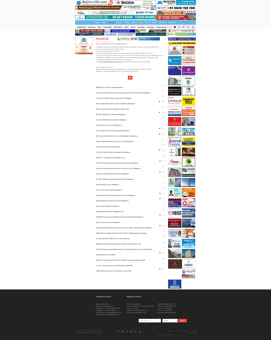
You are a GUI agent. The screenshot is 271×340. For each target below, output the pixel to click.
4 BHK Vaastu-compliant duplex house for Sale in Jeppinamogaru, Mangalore (121, 233)
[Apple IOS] (175, 27)
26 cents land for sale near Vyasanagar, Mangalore (113, 130)
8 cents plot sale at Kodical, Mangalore (109, 190)
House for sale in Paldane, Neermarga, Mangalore (112, 174)
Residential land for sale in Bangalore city (110, 211)
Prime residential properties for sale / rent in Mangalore (115, 141)
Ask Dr (133, 27)
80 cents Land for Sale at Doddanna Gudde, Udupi (112, 109)
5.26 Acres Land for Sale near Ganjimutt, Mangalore (113, 152)
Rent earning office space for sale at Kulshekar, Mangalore (115, 103)
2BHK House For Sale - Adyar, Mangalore (109, 87)
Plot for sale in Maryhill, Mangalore (107, 206)
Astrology (150, 27)
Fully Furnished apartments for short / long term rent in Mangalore (118, 168)
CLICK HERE (115, 51)
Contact (185, 330)
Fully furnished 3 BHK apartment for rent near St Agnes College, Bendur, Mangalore (124, 228)
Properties (91, 27)
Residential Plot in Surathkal (105, 255)
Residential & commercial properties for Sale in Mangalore (115, 195)
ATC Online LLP (169, 334)
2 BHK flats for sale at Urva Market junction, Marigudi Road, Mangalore (119, 217)
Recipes (119, 22)
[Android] (170, 27)
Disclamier (194, 330)
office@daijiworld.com (156, 55)
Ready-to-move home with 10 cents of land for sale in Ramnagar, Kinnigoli (120, 260)
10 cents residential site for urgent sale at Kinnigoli (113, 98)
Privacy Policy (193, 333)
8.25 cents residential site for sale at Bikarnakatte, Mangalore (117, 136)
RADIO (154, 22)
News (104, 22)
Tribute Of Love (161, 27)
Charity (127, 22)
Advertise (162, 22)
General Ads (107, 27)
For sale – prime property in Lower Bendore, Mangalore (114, 265)
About (177, 330)
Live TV (147, 22)
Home (170, 330)
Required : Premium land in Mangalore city (110, 157)
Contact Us (172, 22)
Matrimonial (81, 27)
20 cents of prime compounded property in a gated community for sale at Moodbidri (124, 249)
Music (126, 27)
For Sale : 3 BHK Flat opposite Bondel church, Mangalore (115, 179)
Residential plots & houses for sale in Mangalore (112, 201)
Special (134, 22)
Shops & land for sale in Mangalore (107, 184)
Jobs (99, 27)
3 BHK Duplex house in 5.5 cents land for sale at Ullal (113, 271)
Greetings (141, 27)
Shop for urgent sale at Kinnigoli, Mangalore (111, 114)
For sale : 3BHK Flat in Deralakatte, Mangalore (111, 120)
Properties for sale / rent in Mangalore (109, 125)
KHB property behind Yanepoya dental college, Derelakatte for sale (118, 244)
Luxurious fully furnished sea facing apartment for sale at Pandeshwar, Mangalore (123, 93)
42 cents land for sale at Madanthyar (108, 147)
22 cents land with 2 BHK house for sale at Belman (113, 238)
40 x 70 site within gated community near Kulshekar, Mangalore (117, 163)
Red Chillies (118, 27)
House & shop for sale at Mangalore (108, 222)
